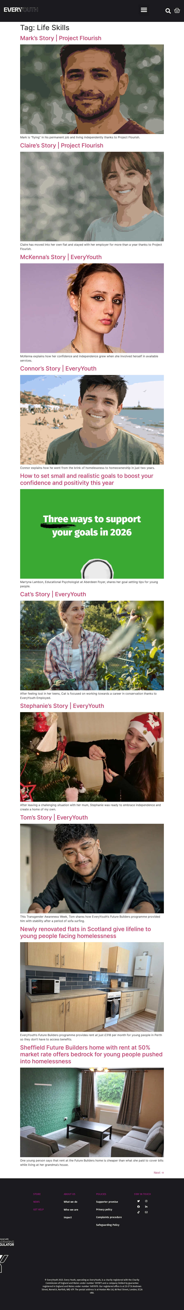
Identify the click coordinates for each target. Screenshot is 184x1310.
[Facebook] (138, 1206)
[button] (144, 9)
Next (159, 1172)
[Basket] (177, 10)
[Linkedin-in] (146, 1206)
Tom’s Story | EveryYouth (54, 817)
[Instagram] (146, 1201)
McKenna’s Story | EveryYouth (61, 257)
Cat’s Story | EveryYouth (53, 594)
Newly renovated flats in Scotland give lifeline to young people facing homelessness (85, 932)
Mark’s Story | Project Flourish (60, 38)
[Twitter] (138, 1201)
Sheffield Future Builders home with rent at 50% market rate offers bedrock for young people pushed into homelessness (91, 1054)
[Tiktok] (138, 1212)
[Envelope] (146, 1212)
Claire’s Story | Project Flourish (61, 145)
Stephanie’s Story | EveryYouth (62, 705)
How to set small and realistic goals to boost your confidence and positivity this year (86, 479)
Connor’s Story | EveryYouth (58, 368)
